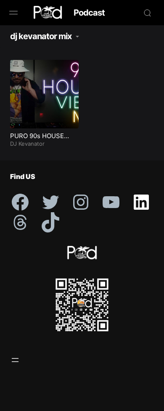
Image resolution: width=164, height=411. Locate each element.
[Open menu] (15, 360)
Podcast (89, 13)
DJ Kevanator (27, 143)
